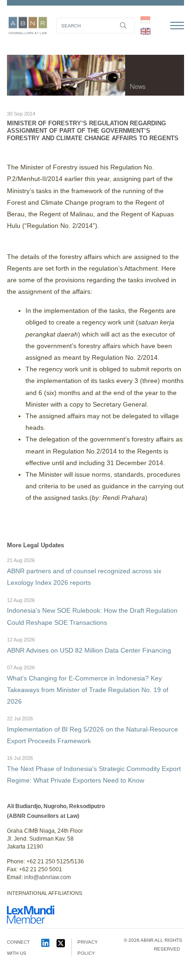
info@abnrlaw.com (47, 877)
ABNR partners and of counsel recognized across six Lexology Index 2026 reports (84, 571)
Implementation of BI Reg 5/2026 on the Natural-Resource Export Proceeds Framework (92, 730)
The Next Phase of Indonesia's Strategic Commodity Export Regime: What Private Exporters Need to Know (94, 769)
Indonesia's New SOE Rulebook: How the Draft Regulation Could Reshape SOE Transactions (92, 611)
